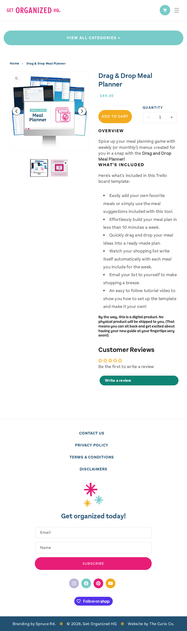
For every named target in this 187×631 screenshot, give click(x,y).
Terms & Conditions (92, 457)
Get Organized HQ (100, 623)
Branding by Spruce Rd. (34, 623)
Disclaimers (93, 469)
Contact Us (91, 433)
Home (15, 63)
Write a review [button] (118, 380)
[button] (176, 10)
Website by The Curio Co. (151, 623)
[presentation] (49, 111)
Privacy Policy (91, 445)
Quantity (153, 107)
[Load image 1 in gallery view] (39, 168)
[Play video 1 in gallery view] (59, 168)
